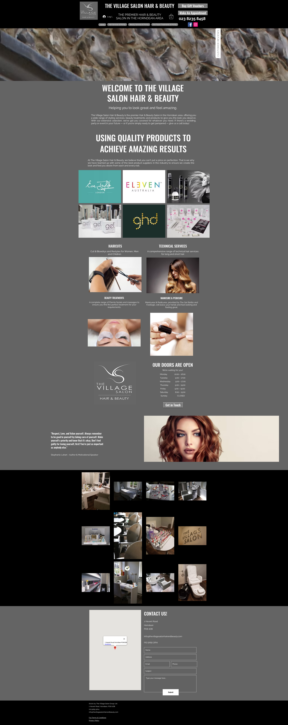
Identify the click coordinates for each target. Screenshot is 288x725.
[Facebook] (190, 24)
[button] (171, 16)
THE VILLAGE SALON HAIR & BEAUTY (139, 5)
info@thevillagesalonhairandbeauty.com (163, 636)
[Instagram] (195, 24)
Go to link (127, 207)
